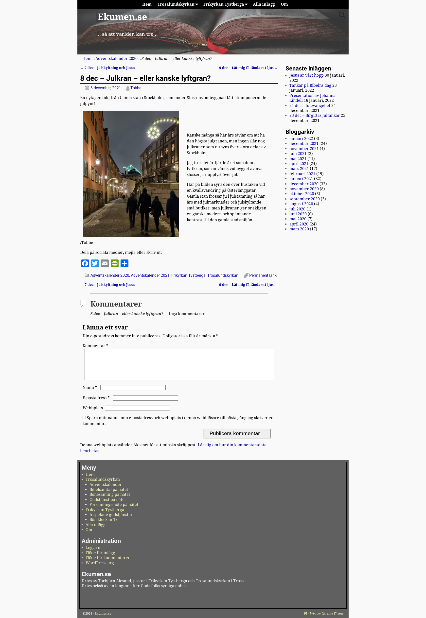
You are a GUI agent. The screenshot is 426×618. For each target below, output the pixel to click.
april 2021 (298, 163)
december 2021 (304, 143)
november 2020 (304, 189)
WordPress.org (100, 563)
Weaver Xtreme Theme (326, 613)
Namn (90, 387)
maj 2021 (297, 158)
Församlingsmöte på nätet (113, 504)
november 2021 (304, 148)
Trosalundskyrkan (176, 4)
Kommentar (95, 345)
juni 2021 (298, 153)
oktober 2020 (301, 193)
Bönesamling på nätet (109, 494)
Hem (147, 4)
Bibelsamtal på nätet (108, 489)
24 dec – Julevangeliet (309, 105)
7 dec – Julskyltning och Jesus (107, 68)
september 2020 (304, 199)
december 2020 (304, 184)
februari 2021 (302, 174)
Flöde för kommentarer (108, 557)
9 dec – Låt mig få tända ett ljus (248, 68)
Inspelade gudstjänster (111, 514)
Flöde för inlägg (100, 552)
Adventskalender (105, 484)
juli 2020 (297, 209)
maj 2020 (297, 219)
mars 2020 (299, 229)
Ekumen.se (122, 17)
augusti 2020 (301, 204)
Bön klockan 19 (103, 519)
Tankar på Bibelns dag (310, 85)
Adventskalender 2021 (150, 275)
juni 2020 (298, 214)
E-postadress (96, 397)
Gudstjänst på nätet (107, 499)
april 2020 (298, 224)
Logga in (94, 547)
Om (284, 4)
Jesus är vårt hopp (306, 75)
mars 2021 (299, 168)
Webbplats (93, 408)
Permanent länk (263, 275)
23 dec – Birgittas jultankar (314, 115)
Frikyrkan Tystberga (223, 4)
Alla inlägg (264, 4)
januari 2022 (301, 138)
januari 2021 (301, 178)
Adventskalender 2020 (116, 58)
